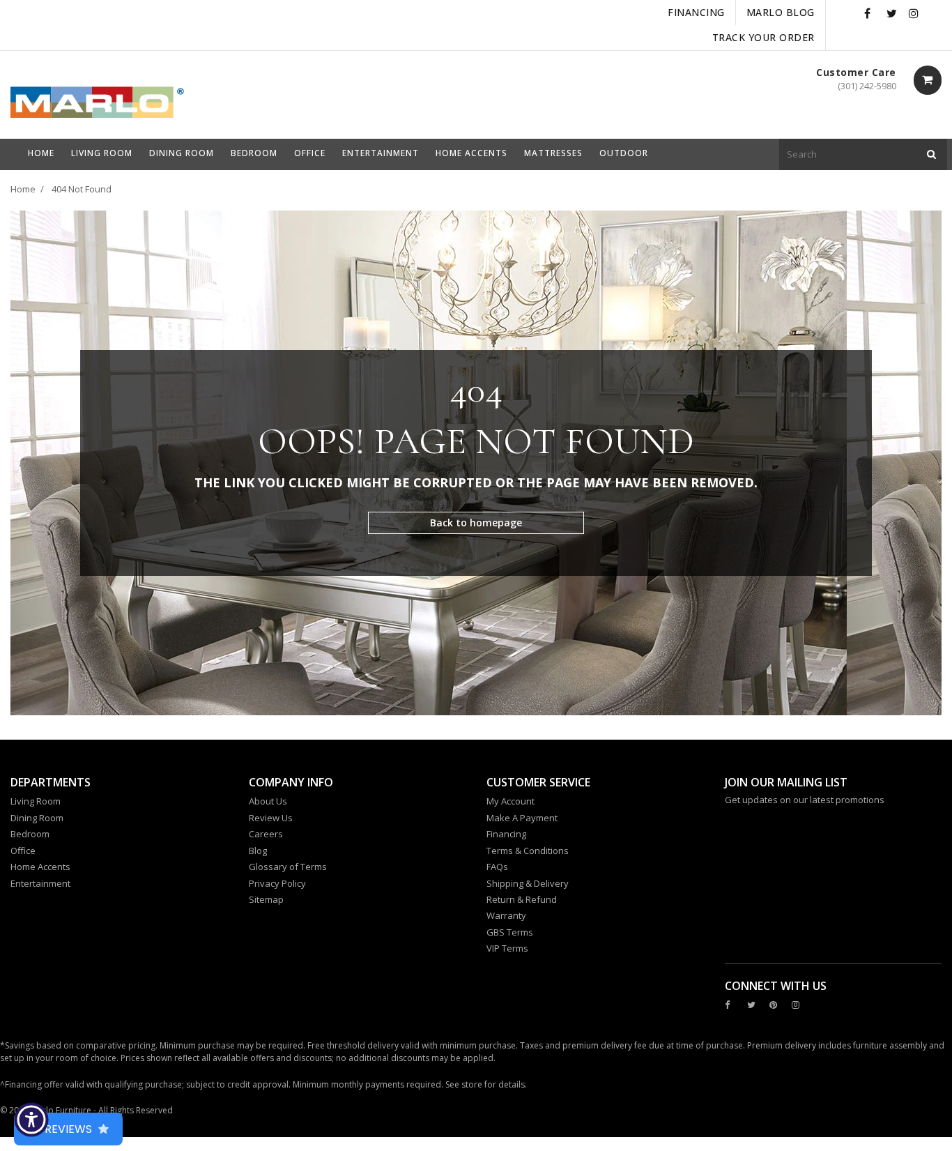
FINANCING (696, 12)
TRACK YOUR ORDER (763, 37)
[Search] (931, 154)
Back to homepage (476, 522)
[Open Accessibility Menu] (31, 1119)
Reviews (68, 1129)
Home (23, 189)
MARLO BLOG (780, 12)
